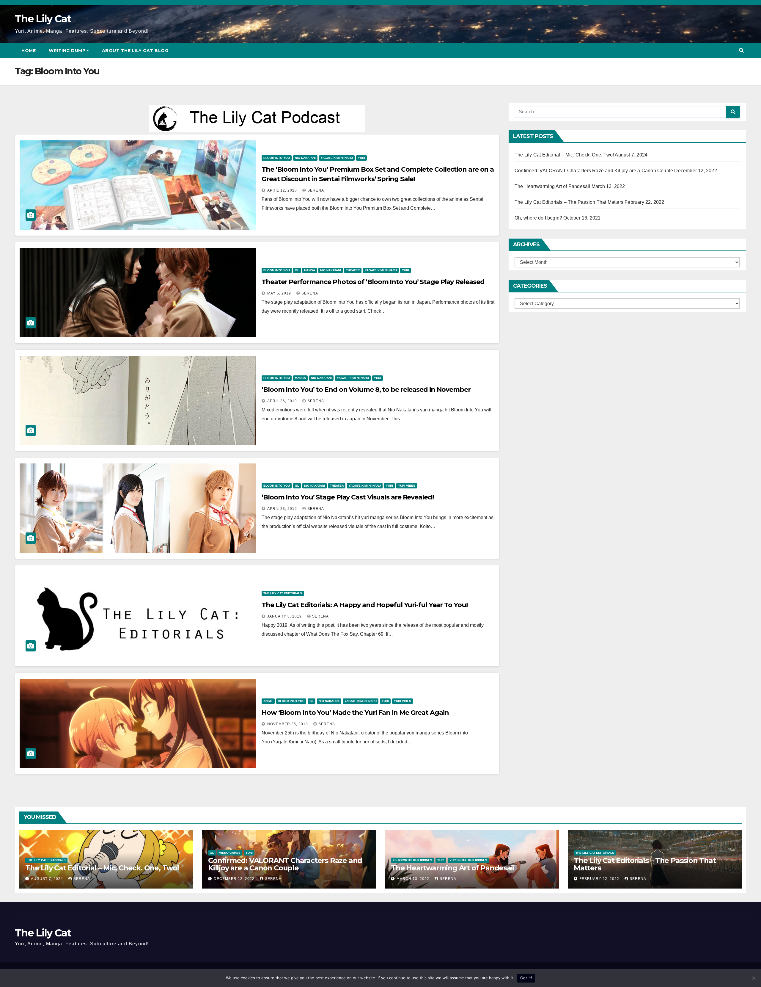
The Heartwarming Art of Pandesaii (552, 186)
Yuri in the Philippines (468, 860)
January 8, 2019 (285, 616)
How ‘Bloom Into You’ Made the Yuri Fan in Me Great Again (355, 713)
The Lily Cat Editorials (282, 593)
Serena (315, 190)
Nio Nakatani (305, 157)
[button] (741, 50)
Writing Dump (67, 50)
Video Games (229, 852)
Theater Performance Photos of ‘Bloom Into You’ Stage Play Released (373, 282)
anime (268, 701)
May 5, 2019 (279, 293)
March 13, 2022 (413, 879)
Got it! (526, 977)
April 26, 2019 (282, 401)
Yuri (361, 157)
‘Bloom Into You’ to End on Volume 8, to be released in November (366, 390)
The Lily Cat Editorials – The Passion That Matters (569, 202)
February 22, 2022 (599, 879)
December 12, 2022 (235, 879)
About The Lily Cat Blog (135, 50)
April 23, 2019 (282, 509)
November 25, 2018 (288, 724)
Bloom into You (276, 157)
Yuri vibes (406, 485)
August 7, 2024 (47, 879)
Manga (309, 270)
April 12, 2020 (282, 190)
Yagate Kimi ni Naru (337, 157)
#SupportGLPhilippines (412, 860)
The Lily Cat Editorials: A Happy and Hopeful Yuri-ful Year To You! (364, 605)
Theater (353, 270)
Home (28, 50)
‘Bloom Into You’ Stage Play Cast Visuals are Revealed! (348, 497)
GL (297, 270)
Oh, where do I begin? (538, 217)
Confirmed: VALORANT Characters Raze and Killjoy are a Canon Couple (594, 170)
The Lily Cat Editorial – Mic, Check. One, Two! (564, 154)
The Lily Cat (43, 18)
